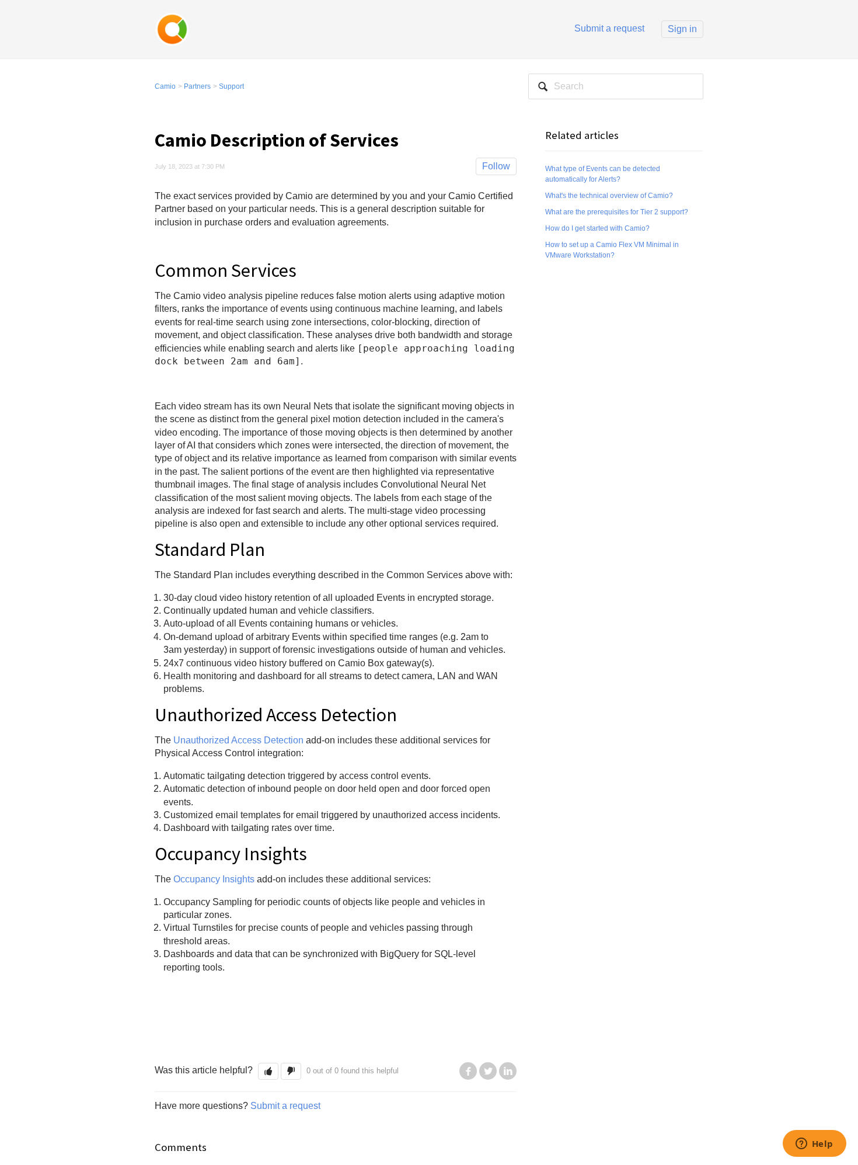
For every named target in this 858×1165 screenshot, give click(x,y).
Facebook (468, 1071)
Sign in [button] (682, 29)
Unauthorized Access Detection (238, 740)
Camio (165, 86)
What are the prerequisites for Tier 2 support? (616, 212)
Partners (197, 86)
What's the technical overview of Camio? (609, 196)
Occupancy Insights (213, 879)
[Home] (172, 28)
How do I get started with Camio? (597, 228)
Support (231, 86)
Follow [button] (496, 166)
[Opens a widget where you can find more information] (814, 1144)
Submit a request (609, 28)
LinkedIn (508, 1071)
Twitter (488, 1071)
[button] (268, 1071)
